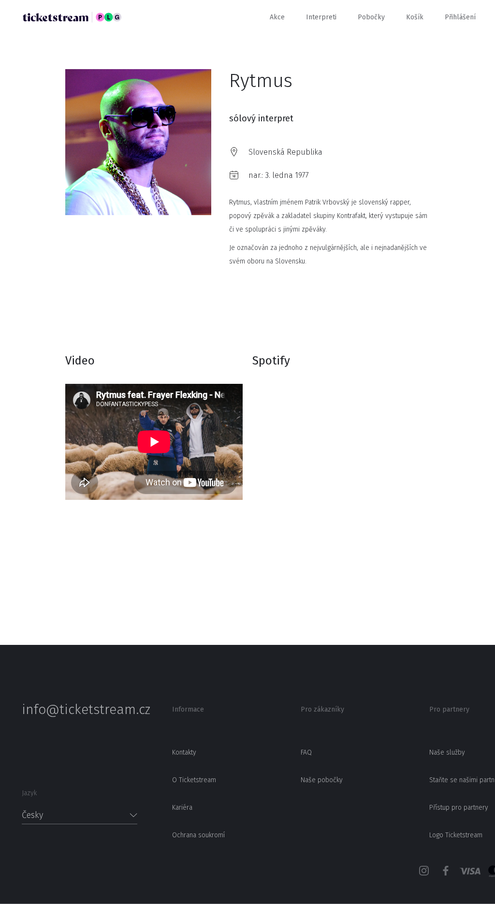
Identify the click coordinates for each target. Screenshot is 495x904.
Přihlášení (460, 17)
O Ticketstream (194, 780)
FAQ (306, 752)
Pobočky (371, 17)
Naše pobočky (322, 780)
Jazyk (29, 793)
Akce (277, 17)
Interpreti (321, 17)
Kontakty (184, 752)
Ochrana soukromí (198, 835)
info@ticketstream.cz (79, 709)
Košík (414, 17)
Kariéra (182, 807)
